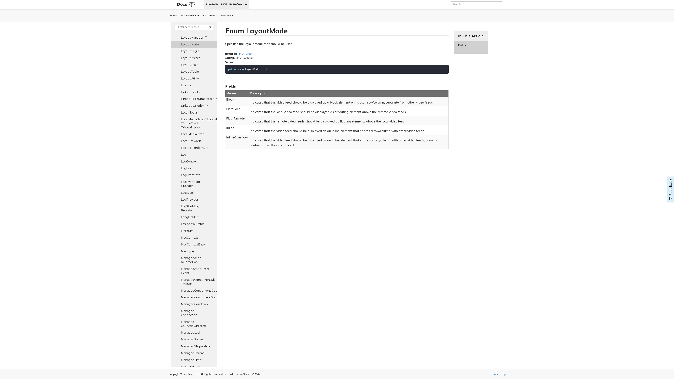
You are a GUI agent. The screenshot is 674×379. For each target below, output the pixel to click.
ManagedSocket (192, 339)
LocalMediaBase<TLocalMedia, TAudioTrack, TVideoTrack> (199, 123)
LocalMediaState (192, 134)
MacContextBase (193, 244)
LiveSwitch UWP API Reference (226, 4)
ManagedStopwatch (195, 346)
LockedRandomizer (195, 147)
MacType (187, 251)
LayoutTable (190, 71)
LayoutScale (189, 65)
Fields (462, 47)
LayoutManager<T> (195, 37)
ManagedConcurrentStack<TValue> (199, 297)
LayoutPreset (190, 58)
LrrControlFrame (193, 224)
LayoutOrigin (190, 51)
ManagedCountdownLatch (193, 324)
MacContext (189, 237)
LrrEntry (187, 230)
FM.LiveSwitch (210, 16)
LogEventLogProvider (190, 184)
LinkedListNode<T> (194, 105)
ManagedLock (191, 332)
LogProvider (189, 199)
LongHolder (189, 217)
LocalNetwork (191, 141)
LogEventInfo (190, 175)
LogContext (189, 161)
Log (183, 154)
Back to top (499, 374)
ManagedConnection (189, 313)
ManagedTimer (192, 360)
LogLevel (187, 192)
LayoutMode (227, 16)
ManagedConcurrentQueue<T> (199, 290)
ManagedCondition (194, 304)
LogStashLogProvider (190, 208)
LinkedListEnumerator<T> (199, 99)
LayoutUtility (190, 78)
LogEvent (188, 168)
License (186, 85)
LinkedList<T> (190, 92)
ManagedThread (193, 353)
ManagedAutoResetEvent (195, 271)
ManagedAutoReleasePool (191, 260)
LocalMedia (189, 112)
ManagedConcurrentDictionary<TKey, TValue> (199, 281)
